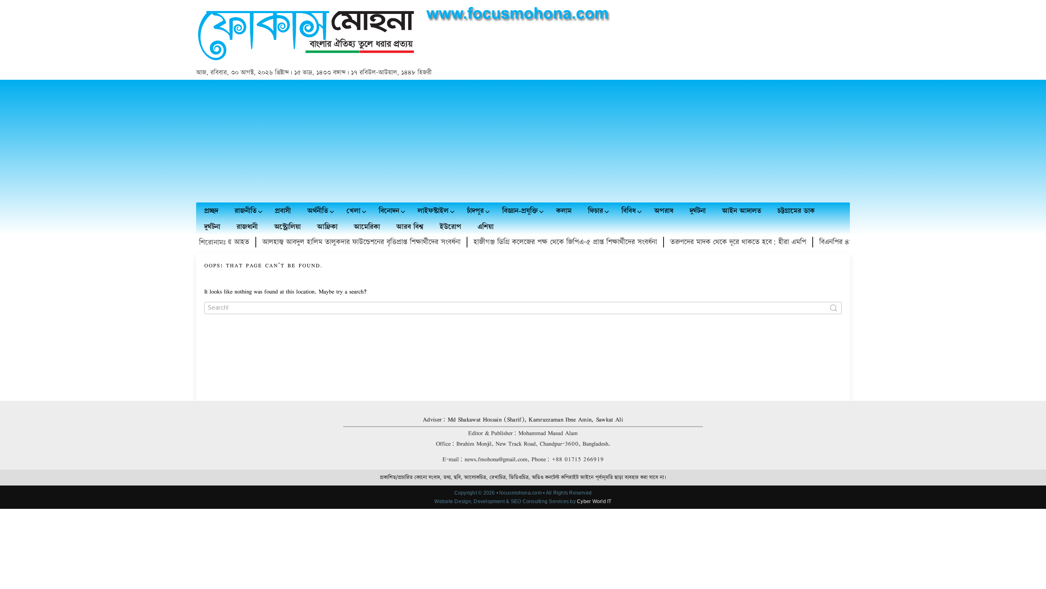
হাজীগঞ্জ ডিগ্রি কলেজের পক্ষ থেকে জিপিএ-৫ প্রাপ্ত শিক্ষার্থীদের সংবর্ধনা (554, 242)
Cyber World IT (594, 501)
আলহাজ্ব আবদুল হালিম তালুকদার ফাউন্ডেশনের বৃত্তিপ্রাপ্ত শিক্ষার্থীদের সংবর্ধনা (350, 242)
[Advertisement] (523, 141)
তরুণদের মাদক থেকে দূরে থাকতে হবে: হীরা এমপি (727, 242)
